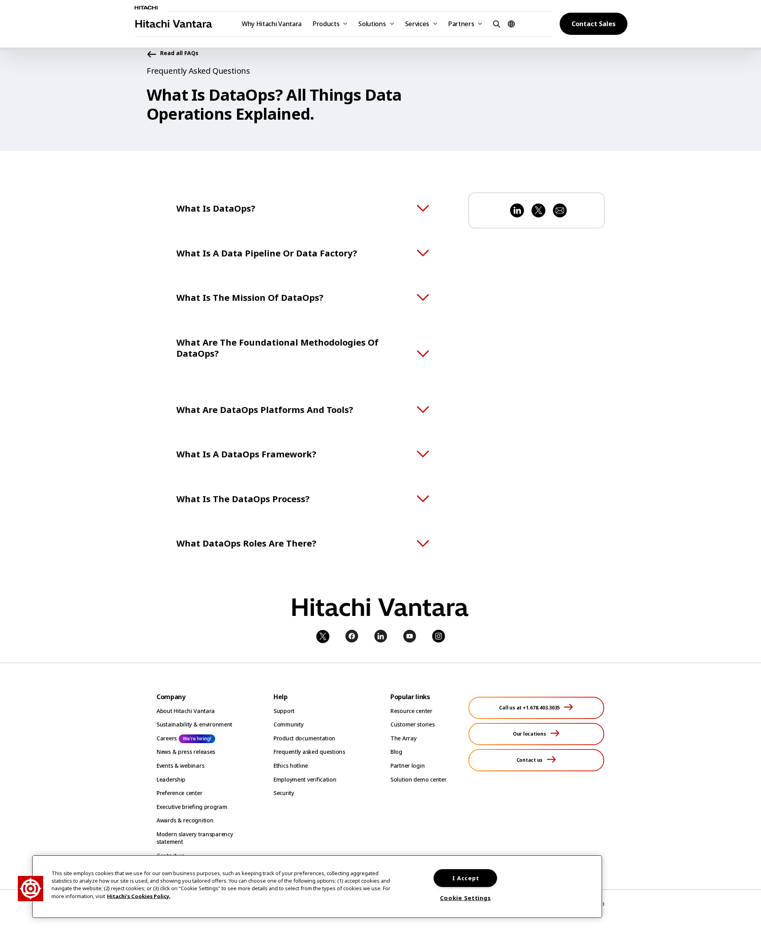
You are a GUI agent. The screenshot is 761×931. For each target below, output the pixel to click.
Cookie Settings (465, 898)
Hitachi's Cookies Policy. (138, 895)
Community (288, 724)
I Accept (465, 878)
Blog (396, 751)
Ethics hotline (290, 765)
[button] (495, 23)
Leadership (171, 779)
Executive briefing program (192, 807)
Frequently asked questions (309, 751)
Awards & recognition (185, 820)
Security (283, 793)
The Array (403, 738)
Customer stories (412, 724)
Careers (167, 738)
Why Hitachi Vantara (272, 23)
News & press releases (186, 751)
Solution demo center (418, 779)
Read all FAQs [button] (179, 53)
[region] (317, 886)
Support (283, 711)
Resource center (411, 711)
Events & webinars (180, 765)
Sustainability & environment (194, 724)
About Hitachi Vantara (186, 711)
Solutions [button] (372, 23)
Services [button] (417, 23)
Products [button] (326, 23)
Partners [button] (461, 23)
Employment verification (305, 779)
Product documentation (304, 738)
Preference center (179, 793)
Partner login (407, 765)
